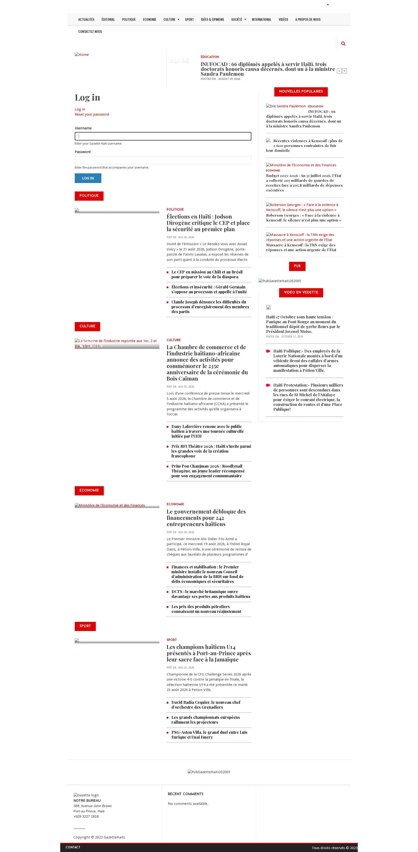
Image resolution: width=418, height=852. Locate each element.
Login (336, 5)
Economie (149, 19)
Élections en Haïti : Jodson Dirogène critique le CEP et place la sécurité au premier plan (208, 223)
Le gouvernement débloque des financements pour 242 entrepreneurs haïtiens (206, 518)
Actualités (86, 19)
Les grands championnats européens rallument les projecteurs (206, 720)
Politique (129, 19)
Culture (169, 19)
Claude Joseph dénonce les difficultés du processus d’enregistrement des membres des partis (210, 306)
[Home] (82, 54)
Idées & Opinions (212, 19)
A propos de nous (308, 19)
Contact (73, 847)
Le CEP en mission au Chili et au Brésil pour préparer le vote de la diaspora (207, 274)
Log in (80, 109)
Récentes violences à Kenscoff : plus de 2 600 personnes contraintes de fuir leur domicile (304, 145)
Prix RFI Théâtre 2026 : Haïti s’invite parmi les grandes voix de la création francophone (211, 451)
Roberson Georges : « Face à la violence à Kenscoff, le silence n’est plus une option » (303, 217)
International (261, 19)
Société (236, 19)
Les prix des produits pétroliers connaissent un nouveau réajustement (206, 609)
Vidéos (283, 19)
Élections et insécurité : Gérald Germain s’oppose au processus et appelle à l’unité (209, 289)
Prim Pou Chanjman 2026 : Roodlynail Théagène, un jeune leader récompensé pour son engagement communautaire (208, 470)
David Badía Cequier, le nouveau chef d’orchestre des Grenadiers (206, 705)
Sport (189, 19)
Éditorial (108, 19)
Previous (339, 70)
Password (82, 152)
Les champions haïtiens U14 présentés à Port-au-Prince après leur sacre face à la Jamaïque (209, 653)
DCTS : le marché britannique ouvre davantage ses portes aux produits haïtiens (211, 594)
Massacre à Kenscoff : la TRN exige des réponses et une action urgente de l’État (301, 247)
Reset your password (92, 114)
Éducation (210, 57)
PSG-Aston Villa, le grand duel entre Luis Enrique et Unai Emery (209, 735)
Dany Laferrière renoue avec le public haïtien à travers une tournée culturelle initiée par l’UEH (208, 431)
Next (344, 70)
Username (83, 128)
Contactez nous (90, 31)
